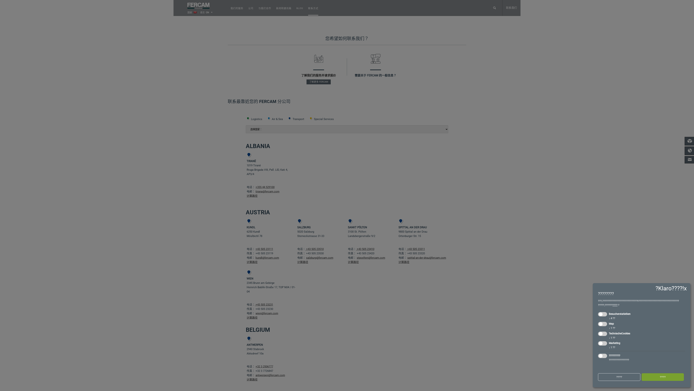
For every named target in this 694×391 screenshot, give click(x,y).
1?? (612, 328)
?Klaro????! (670, 288)
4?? (612, 318)
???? (615, 305)
